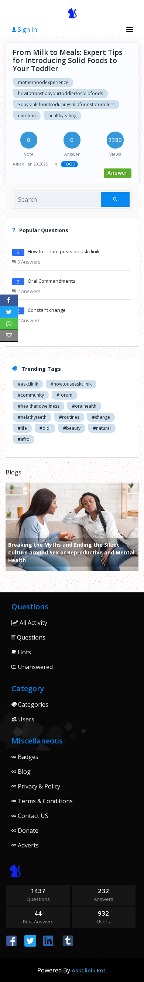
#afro (24, 439)
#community (31, 395)
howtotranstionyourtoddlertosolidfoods (60, 93)
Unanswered (34, 667)
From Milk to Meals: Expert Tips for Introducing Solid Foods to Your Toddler (67, 60)
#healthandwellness (38, 406)
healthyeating (62, 115)
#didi (45, 428)
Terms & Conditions (44, 801)
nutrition (27, 115)
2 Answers (28, 291)
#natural (102, 428)
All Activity (32, 623)
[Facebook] (9, 300)
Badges (27, 757)
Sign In (26, 29)
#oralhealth (84, 406)
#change (101, 417)
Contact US (32, 816)
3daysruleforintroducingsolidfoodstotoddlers (66, 104)
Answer (117, 172)
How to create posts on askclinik (64, 251)
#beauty (71, 428)
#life (22, 428)
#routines (69, 417)
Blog (23, 771)
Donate (27, 830)
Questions (30, 637)
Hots (23, 652)
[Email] (9, 336)
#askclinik (28, 384)
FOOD (69, 164)
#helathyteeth (32, 417)
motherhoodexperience (43, 82)
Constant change (47, 310)
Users (25, 719)
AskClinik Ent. (89, 970)
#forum (64, 395)
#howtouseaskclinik (71, 384)
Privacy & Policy (38, 786)
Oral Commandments (51, 281)
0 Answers (28, 261)
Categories (32, 704)
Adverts (27, 845)
